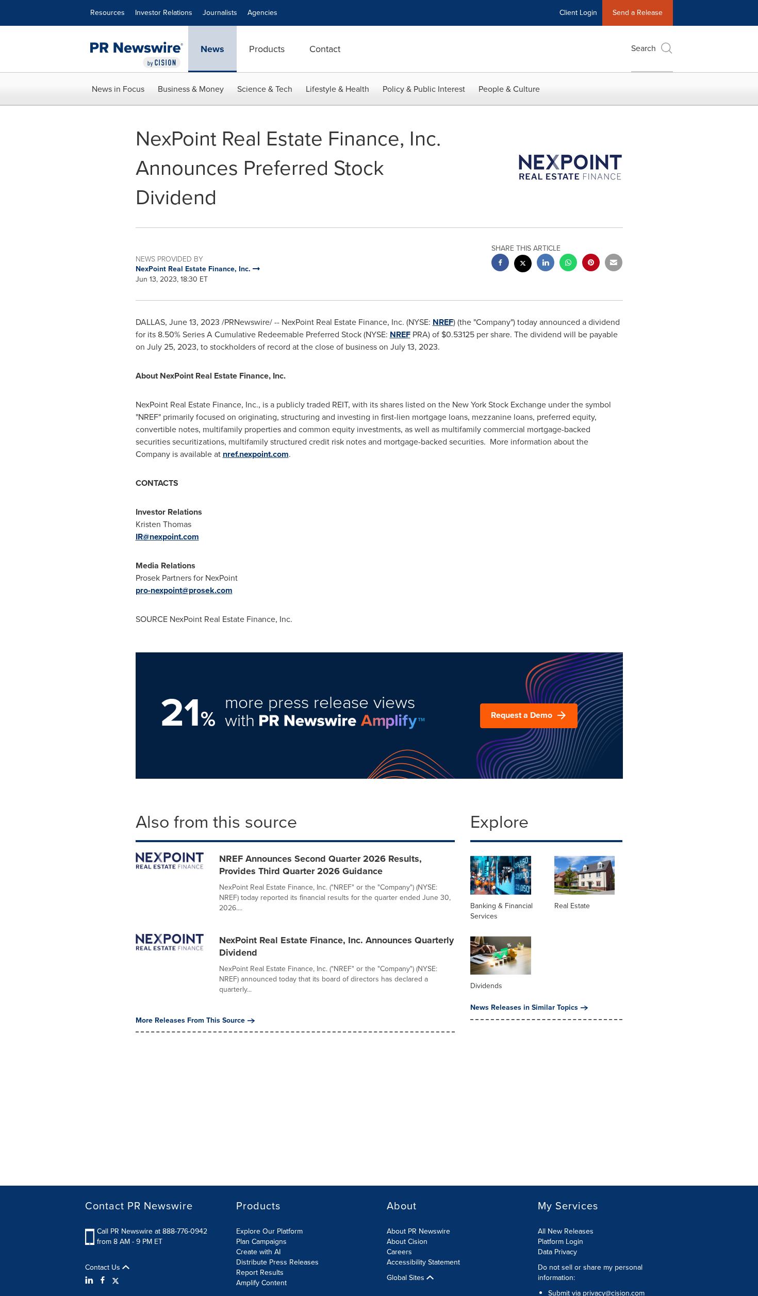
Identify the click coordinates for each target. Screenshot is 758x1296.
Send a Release (638, 12)
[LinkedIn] (90, 1280)
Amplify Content (261, 1282)
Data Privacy (557, 1251)
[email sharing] (613, 264)
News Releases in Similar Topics (524, 1008)
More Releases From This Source (190, 1020)
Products (267, 49)
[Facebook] (102, 1280)
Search (643, 48)
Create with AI (258, 1251)
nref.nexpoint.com (256, 454)
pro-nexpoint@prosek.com (184, 590)
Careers (399, 1251)
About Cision (407, 1241)
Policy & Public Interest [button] (424, 89)
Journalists (220, 12)
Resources (107, 12)
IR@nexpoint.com (167, 537)
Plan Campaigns (261, 1241)
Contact (324, 49)
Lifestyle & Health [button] (337, 89)
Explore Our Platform (269, 1231)
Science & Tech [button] (264, 89)
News (212, 49)
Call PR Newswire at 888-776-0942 (152, 1231)
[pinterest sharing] (591, 264)
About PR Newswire (418, 1231)
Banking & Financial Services (501, 911)
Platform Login (560, 1241)
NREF (443, 322)
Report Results (260, 1272)
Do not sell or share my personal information (590, 1272)
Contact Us (103, 1267)
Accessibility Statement (423, 1262)
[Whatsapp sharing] (568, 264)
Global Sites (406, 1278)
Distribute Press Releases (277, 1262)
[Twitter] (115, 1280)
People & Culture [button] (509, 89)
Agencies (262, 12)
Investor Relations (163, 12)
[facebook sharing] (500, 264)
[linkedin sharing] (545, 264)
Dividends (486, 985)
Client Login (578, 12)
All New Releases (566, 1231)
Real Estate (572, 905)
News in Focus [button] (118, 89)
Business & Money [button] (191, 89)
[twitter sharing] (523, 265)
